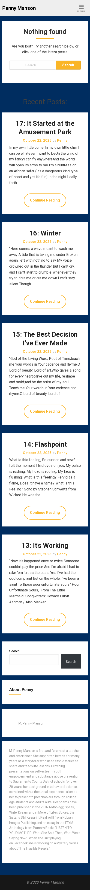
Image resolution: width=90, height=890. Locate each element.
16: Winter (45, 233)
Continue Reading (45, 200)
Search (14, 651)
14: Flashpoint (45, 444)
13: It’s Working (45, 545)
